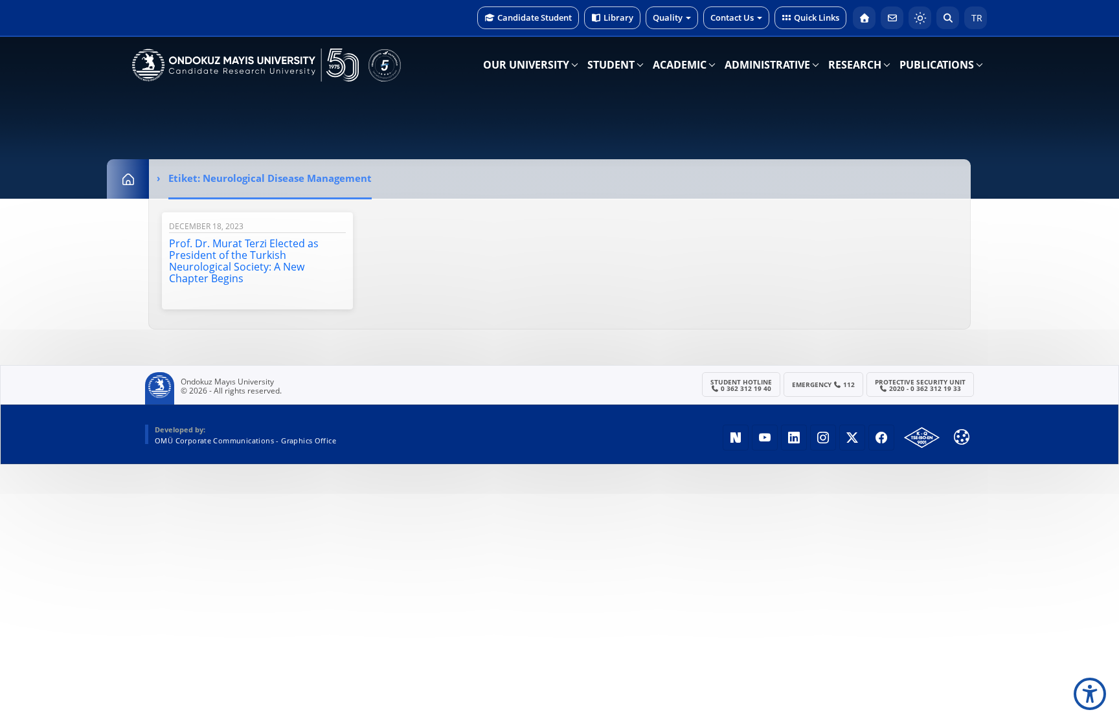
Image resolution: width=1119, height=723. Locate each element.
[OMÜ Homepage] (864, 17)
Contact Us (732, 17)
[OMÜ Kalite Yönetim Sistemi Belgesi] (922, 437)
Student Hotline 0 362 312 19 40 (741, 385)
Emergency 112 (823, 384)
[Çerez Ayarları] (961, 437)
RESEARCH (854, 65)
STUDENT (611, 65)
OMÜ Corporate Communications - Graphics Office (245, 440)
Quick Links (816, 17)
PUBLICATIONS (936, 65)
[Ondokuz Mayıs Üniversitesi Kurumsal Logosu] (245, 65)
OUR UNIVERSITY (526, 65)
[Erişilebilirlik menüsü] (1090, 694)
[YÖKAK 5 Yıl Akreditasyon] (384, 65)
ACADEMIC (679, 65)
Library (618, 17)
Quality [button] (668, 17)
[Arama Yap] (947, 17)
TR (975, 18)
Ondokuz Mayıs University (227, 381)
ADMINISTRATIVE (767, 65)
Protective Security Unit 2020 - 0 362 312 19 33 (920, 385)
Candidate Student (534, 17)
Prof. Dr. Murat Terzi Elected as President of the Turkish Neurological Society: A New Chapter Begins (244, 260)
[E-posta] (892, 17)
